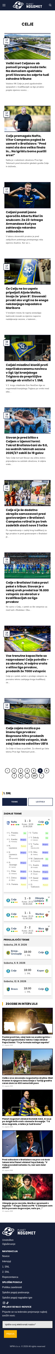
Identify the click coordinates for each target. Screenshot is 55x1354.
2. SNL (5, 1272)
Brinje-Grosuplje (16, 952)
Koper (40, 970)
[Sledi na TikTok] (7, 1303)
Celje (41, 822)
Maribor (39, 914)
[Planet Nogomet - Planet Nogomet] (27, 5)
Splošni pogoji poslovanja (15, 1292)
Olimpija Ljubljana (39, 899)
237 (34, 775)
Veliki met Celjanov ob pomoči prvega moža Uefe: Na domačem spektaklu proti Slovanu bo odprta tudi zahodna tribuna (27, 71)
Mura (41, 928)
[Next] (41, 775)
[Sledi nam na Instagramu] (4, 1303)
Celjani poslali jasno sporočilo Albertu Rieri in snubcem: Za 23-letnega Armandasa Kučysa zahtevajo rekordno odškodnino (24, 221)
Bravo (14, 989)
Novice (6, 1256)
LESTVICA (40, 802)
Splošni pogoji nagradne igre (17, 1297)
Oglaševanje (8, 1244)
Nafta (14, 822)
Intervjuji (6, 1261)
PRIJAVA (10, 1334)
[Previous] (7, 770)
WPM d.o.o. (15, 1346)
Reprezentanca (10, 1277)
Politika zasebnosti (12, 1287)
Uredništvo (7, 1240)
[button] (4, 5)
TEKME (14, 802)
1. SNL (5, 1266)
